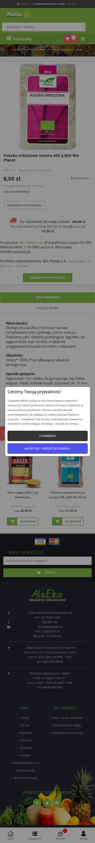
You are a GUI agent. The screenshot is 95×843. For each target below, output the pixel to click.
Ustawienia (47, 436)
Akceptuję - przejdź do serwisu (47, 448)
